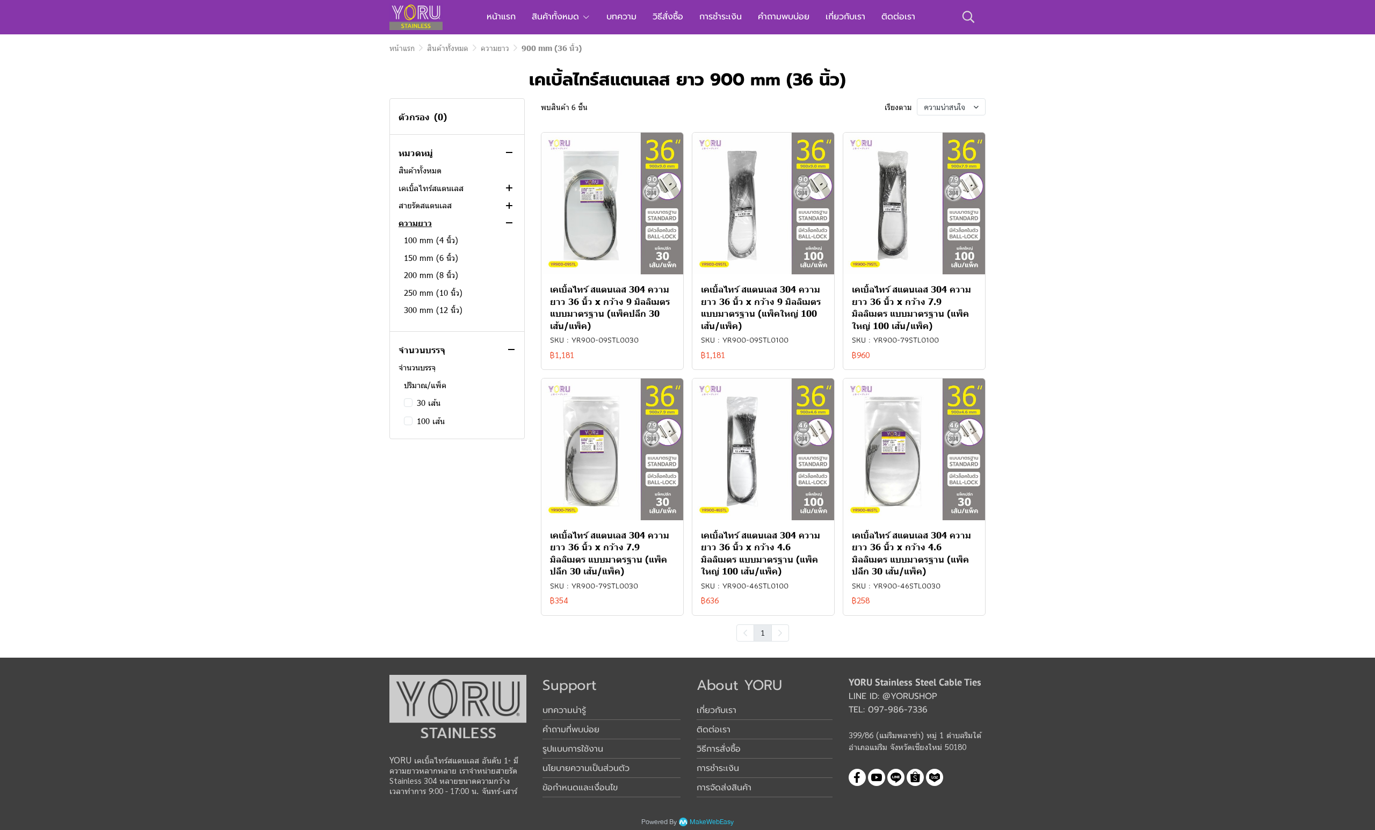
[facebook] (857, 777)
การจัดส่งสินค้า (724, 787)
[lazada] (934, 777)
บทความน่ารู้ (564, 710)
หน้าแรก (402, 48)
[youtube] (876, 777)
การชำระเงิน (718, 768)
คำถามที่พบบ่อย (570, 729)
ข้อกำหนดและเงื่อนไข (580, 787)
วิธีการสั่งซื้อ (719, 748)
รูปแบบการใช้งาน (572, 748)
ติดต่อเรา (713, 729)
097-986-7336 (898, 709)
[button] (968, 17)
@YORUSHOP (909, 696)
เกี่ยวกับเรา (716, 710)
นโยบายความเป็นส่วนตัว (585, 768)
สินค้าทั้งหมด (447, 48)
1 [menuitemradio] (763, 632)
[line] (895, 777)
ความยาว (495, 48)
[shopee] (915, 777)
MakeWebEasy (712, 822)
